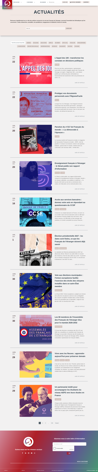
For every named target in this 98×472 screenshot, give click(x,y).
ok (69, 453)
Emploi (51, 42)
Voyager (77, 46)
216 (52, 423)
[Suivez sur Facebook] (22, 453)
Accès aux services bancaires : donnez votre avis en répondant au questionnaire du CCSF (70, 202)
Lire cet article (80, 82)
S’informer (30, 2)
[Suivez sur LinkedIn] (25, 453)
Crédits (23, 470)
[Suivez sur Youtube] (31, 453)
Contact (6, 470)
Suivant (57, 423)
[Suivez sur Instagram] (28, 453)
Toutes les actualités (18, 42)
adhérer (86, 2)
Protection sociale (33, 46)
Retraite (54, 46)
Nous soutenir (82, 461)
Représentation (45, 46)
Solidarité (62, 46)
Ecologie (35, 42)
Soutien (70, 46)
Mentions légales (40, 470)
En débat (57, 42)
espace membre (75, 2)
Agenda (29, 42)
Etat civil (65, 42)
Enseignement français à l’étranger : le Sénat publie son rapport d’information (70, 166)
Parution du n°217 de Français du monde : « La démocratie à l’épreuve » (69, 130)
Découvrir (16, 2)
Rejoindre (43, 2)
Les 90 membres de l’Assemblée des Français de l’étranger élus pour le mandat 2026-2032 (69, 320)
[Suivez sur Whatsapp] (34, 453)
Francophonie (81, 42)
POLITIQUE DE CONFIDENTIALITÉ (58, 470)
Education (43, 42)
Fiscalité (72, 42)
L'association (21, 46)
